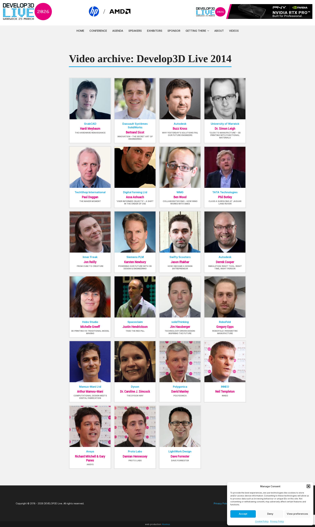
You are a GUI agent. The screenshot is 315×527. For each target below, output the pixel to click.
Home (80, 30)
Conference (98, 30)
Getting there (196, 30)
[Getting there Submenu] (208, 31)
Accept (243, 513)
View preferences (297, 513)
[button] (308, 486)
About (219, 30)
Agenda (117, 30)
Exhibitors (154, 30)
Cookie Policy (262, 521)
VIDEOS (234, 30)
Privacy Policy (277, 521)
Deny (270, 513)
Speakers (135, 30)
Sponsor (174, 30)
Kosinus (166, 524)
